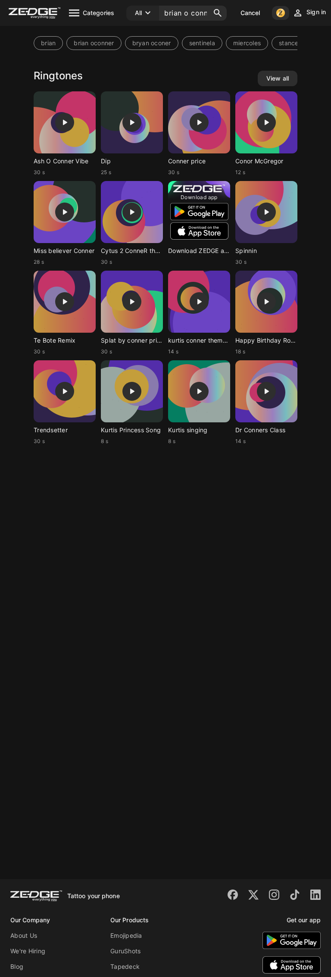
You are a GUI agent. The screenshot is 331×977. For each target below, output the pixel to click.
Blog (16, 966)
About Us (23, 935)
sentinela (202, 43)
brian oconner (94, 43)
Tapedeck (125, 966)
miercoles (247, 43)
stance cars (296, 43)
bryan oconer (151, 43)
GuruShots (125, 951)
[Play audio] (64, 122)
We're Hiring (27, 951)
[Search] (218, 13)
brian (48, 43)
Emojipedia (126, 935)
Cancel (250, 12)
